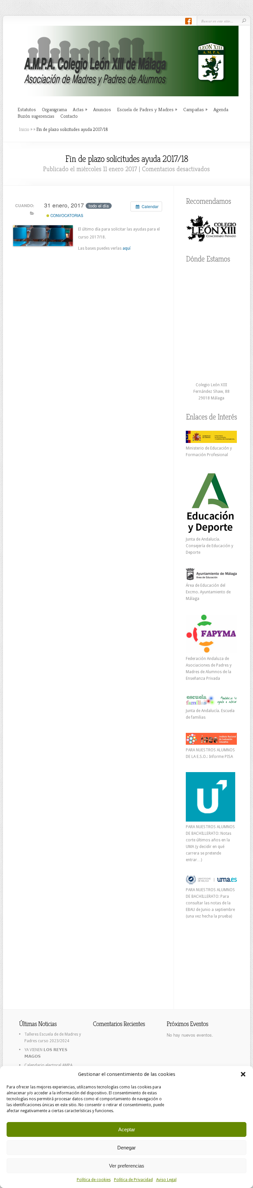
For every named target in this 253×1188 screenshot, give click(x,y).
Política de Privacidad (133, 1179)
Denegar (126, 1147)
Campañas (195, 109)
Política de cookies (94, 1179)
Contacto (69, 116)
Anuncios (102, 109)
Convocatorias (66, 215)
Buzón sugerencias (35, 116)
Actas (80, 109)
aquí (126, 248)
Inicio (24, 129)
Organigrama (54, 109)
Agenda (220, 109)
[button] (243, 1074)
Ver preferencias (126, 1166)
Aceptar (126, 1129)
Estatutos (26, 109)
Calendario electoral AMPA (48, 1065)
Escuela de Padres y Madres (147, 109)
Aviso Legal (166, 1179)
